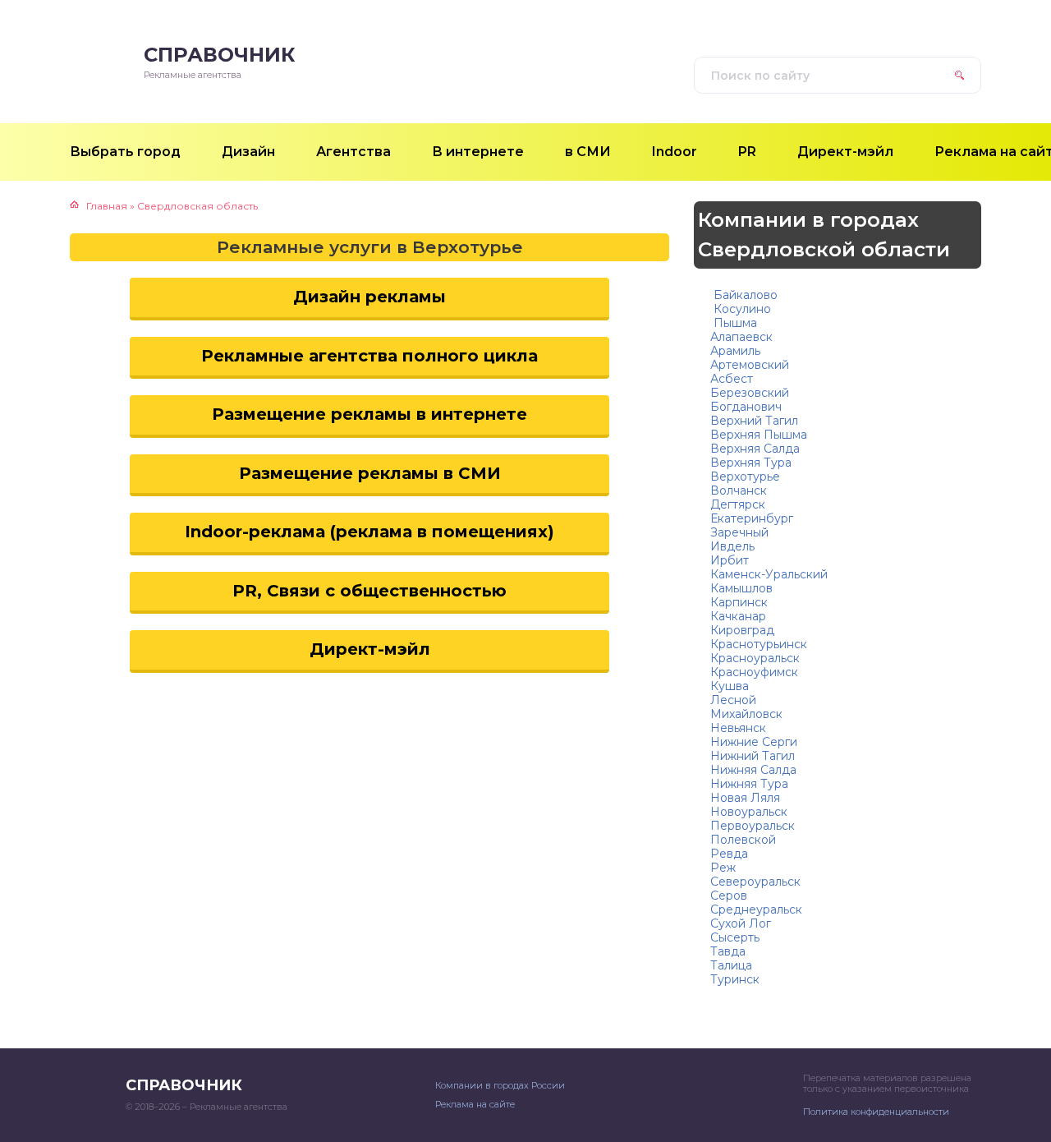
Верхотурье (745, 476)
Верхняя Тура (751, 462)
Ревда (729, 853)
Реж (723, 867)
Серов (728, 895)
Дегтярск (737, 504)
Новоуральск (748, 811)
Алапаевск (741, 336)
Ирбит (729, 560)
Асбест (731, 378)
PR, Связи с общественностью (369, 591)
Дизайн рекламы (369, 296)
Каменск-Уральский (769, 574)
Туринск (735, 979)
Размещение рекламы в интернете (369, 414)
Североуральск (755, 881)
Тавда (728, 951)
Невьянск (738, 728)
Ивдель (732, 546)
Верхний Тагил (754, 420)
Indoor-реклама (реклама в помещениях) (369, 531)
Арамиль (735, 350)
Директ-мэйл (370, 649)
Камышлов (741, 588)
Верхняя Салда (755, 448)
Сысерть (735, 937)
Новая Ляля (745, 797)
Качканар (738, 616)
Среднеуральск (756, 909)
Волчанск (738, 490)
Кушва (729, 686)
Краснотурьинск (758, 644)
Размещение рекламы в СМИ (370, 473)
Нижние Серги (753, 741)
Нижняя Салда (753, 769)
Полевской (743, 839)
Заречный (739, 532)
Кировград (742, 630)
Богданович (746, 406)
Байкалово (744, 295)
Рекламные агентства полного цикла (369, 356)
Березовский (749, 392)
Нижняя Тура (749, 783)
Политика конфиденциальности (876, 1111)
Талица (731, 965)
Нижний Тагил (752, 755)
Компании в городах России (500, 1085)
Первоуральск (752, 825)
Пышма (733, 322)
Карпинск (739, 602)
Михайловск (746, 714)
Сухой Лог (740, 923)
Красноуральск (755, 658)
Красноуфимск (754, 672)
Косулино (740, 309)
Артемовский (749, 364)
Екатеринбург (751, 518)
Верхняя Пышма (758, 434)
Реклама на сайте (475, 1104)
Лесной (733, 700)
